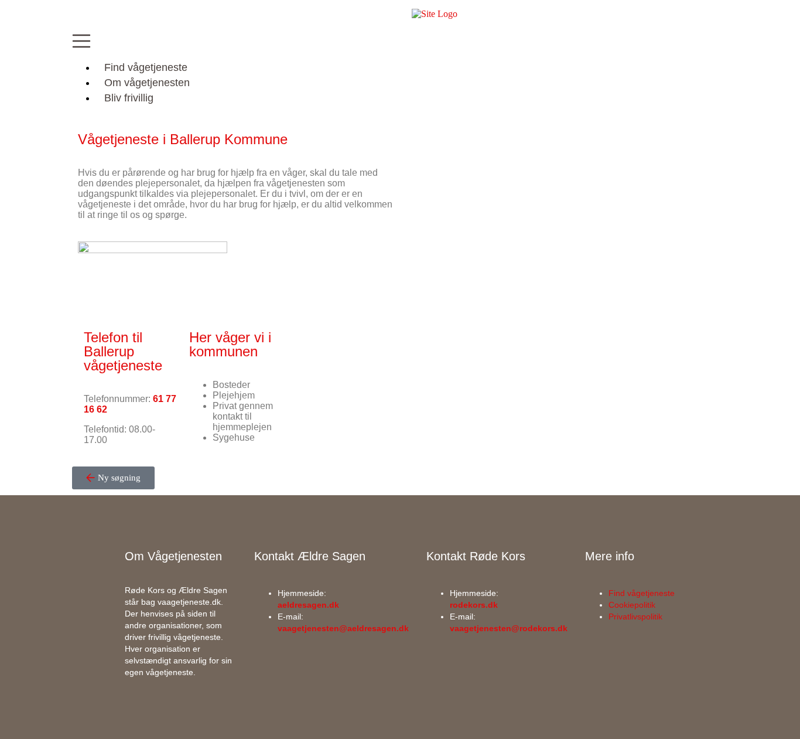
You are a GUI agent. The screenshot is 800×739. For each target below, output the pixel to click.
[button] (400, 42)
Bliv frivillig (128, 98)
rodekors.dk (474, 604)
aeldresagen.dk (308, 604)
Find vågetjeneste (145, 67)
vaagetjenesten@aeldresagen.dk (343, 628)
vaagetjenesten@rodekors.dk (508, 628)
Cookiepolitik (631, 604)
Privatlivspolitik (635, 616)
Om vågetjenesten (147, 82)
